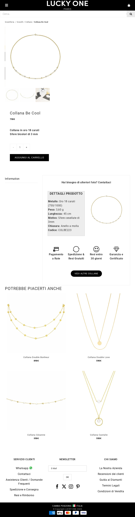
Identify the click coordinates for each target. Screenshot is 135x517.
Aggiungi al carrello (29, 157)
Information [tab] (12, 178)
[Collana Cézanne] (36, 372)
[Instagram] (71, 486)
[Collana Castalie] (98, 372)
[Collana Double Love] (98, 295)
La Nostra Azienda (110, 468)
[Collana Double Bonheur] (36, 295)
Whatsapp (22, 468)
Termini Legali (111, 485)
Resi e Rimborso (24, 495)
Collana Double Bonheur (36, 357)
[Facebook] (57, 486)
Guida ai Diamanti (111, 479)
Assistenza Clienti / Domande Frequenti (24, 481)
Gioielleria (9, 22)
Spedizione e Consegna (24, 489)
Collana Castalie (99, 435)
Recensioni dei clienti (111, 474)
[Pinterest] (78, 486)
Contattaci (104, 182)
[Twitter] (64, 486)
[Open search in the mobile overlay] (67, 14)
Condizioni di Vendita (111, 491)
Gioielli (20, 22)
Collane (28, 22)
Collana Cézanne (36, 435)
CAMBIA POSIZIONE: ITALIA (67, 506)
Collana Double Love (99, 357)
